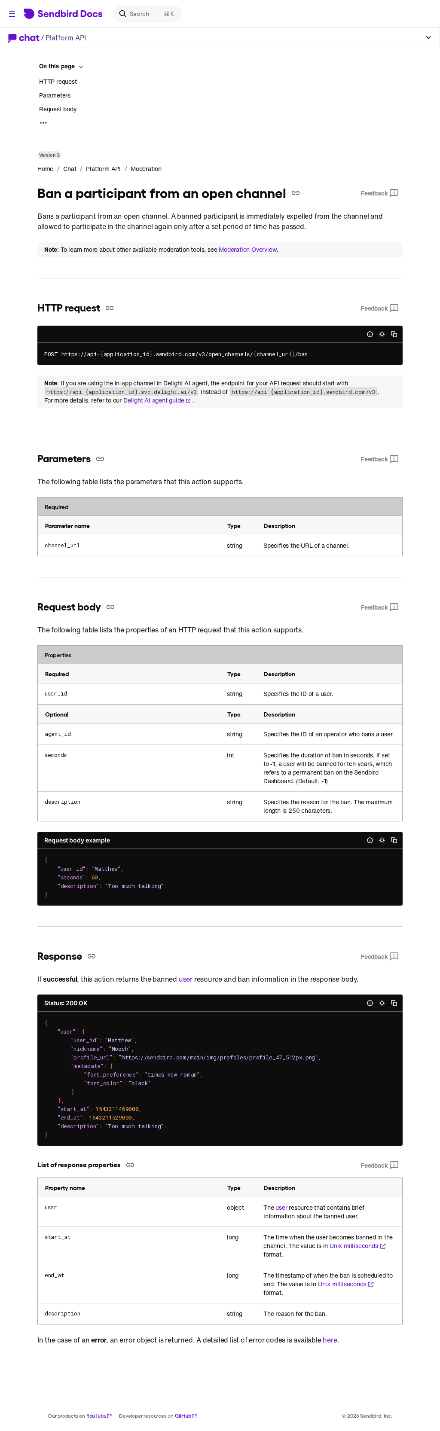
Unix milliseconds (354, 1246)
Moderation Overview (248, 249)
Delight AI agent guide (153, 400)
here (330, 1340)
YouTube (96, 1415)
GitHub (183, 1415)
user (185, 979)
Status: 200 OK (65, 1003)
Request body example (77, 840)
